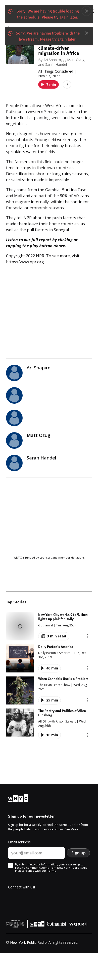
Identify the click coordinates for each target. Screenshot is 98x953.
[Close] (86, 11)
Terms (52, 870)
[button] (49, 626)
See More (71, 829)
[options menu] (67, 84)
